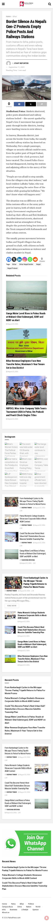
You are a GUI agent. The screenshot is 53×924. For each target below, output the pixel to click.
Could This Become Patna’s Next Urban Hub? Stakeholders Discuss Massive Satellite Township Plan (32, 536)
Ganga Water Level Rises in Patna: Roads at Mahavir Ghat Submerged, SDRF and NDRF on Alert (26, 317)
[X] (14, 259)
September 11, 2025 (16, 67)
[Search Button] (49, 4)
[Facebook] (8, 259)
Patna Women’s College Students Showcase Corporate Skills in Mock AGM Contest (33, 519)
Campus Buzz (7, 907)
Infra (4, 910)
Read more (13, 605)
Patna (13, 904)
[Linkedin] (19, 259)
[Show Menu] (3, 4)
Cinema (10, 579)
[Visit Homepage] (26, 4)
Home (8, 16)
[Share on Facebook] (19, 104)
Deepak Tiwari (27, 507)
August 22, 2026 (12, 324)
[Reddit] (35, 259)
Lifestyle (24, 910)
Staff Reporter (21, 63)
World (38, 907)
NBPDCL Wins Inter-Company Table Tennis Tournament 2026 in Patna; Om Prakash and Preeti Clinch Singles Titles (26, 412)
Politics (31, 904)
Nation (28, 907)
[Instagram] (24, 259)
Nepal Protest (12, 268)
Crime (19, 907)
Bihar (15, 16)
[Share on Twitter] (30, 104)
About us (5, 912)
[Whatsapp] (30, 259)
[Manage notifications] (46, 918)
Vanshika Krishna (28, 560)
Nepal (38, 264)
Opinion (35, 910)
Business (13, 910)
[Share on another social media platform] (42, 104)
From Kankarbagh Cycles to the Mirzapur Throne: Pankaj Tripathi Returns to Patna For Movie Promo (33, 501)
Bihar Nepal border (26, 264)
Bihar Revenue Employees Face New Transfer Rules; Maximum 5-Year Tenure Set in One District (25, 364)
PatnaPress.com (14, 918)
